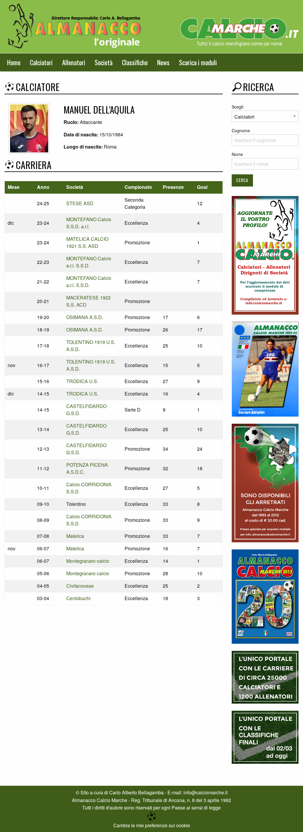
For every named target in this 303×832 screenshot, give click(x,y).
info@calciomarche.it (205, 792)
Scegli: (238, 107)
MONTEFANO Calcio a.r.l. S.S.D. (88, 262)
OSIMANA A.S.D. (84, 317)
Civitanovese (80, 585)
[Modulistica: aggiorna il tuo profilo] (265, 254)
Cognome (241, 130)
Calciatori (41, 62)
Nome (237, 154)
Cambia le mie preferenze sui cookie (151, 825)
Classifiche (135, 62)
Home (13, 62)
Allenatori (73, 62)
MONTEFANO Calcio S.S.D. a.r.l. (88, 223)
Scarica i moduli (198, 62)
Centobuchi (78, 598)
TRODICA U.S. (82, 381)
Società (103, 62)
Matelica (75, 536)
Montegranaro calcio (87, 560)
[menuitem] (13, 62)
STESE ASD (80, 203)
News (163, 62)
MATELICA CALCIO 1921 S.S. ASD (87, 242)
